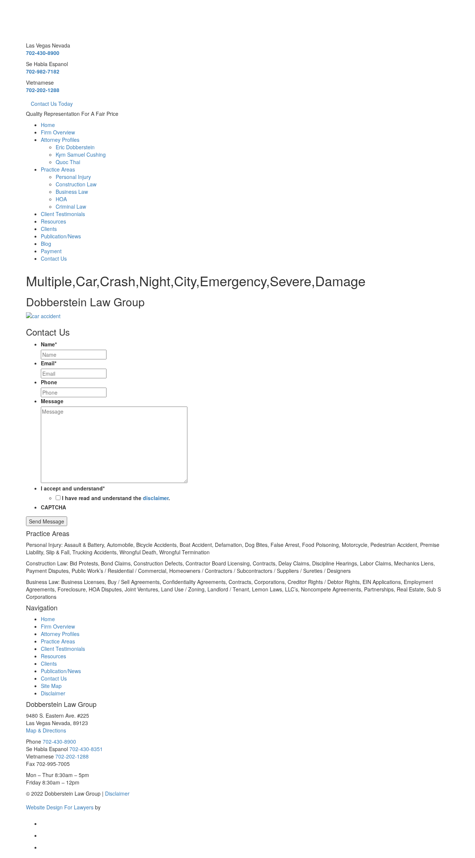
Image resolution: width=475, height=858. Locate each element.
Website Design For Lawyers (60, 806)
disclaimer (155, 498)
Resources (53, 221)
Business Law (72, 191)
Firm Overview (58, 132)
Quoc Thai (68, 162)
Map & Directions (46, 730)
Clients (49, 228)
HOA (61, 199)
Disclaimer (53, 693)
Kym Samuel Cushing (81, 154)
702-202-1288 (42, 90)
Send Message (46, 521)
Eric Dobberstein (75, 147)
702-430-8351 (86, 749)
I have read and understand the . (116, 498)
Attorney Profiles (60, 139)
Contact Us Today (52, 103)
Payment (51, 251)
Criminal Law (71, 206)
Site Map (51, 685)
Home (48, 124)
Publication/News (61, 236)
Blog (46, 243)
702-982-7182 (42, 71)
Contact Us (54, 258)
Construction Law (76, 184)
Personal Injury (73, 176)
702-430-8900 (42, 52)
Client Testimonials (63, 214)
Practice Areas (58, 169)
